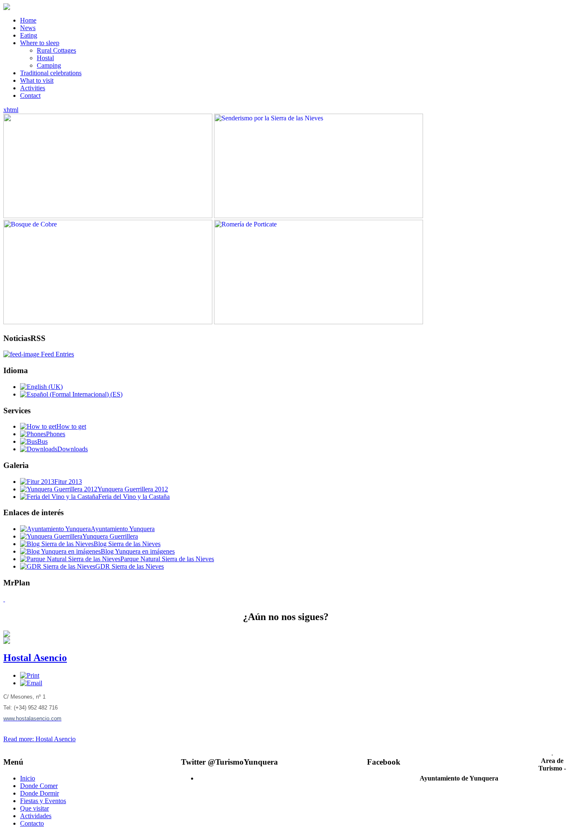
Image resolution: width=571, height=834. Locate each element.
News (28, 27)
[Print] (29, 675)
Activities (32, 88)
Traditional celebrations (51, 72)
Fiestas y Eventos (43, 800)
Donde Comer (39, 785)
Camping (49, 65)
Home (28, 20)
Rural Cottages (56, 50)
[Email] (31, 683)
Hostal (45, 57)
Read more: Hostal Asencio (39, 738)
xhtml (10, 109)
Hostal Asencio (35, 657)
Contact (30, 95)
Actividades (35, 815)
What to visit (37, 80)
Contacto (32, 823)
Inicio (27, 778)
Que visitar (34, 808)
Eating (28, 35)
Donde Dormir (39, 793)
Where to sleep (39, 42)
